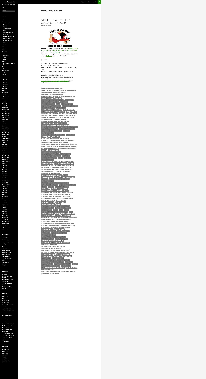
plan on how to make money (63, 208)
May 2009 (4, 192)
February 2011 (5, 151)
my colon (51, 186)
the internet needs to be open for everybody (52, 240)
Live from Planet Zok (7, 28)
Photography (5, 51)
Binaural (5, 24)
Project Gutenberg (6, 254)
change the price (71, 115)
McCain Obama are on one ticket (67, 184)
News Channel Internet (8, 32)
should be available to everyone (50, 227)
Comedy (5, 26)
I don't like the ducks (65, 154)
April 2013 (4, 105)
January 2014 (5, 92)
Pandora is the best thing (48, 204)
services (63, 223)
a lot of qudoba (65, 90)
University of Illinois (47, 256)
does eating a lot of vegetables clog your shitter (54, 123)
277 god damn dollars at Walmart (50, 88)
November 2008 (5, 200)
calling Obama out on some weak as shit (52, 109)
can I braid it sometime (69, 109)
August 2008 (5, 205)
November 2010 (5, 157)
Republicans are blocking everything (68, 217)
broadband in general (67, 104)
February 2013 (5, 109)
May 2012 (4, 123)
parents (58, 204)
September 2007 (5, 227)
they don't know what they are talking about (53, 246)
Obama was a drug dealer (48, 200)
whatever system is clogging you (62, 263)
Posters (4, 57)
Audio (42, 17)
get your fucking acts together (50, 142)
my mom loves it (46, 188)
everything (66, 130)
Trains (4, 59)
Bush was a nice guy (61, 107)
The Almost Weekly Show (7, 333)
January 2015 (5, 84)
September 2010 (5, 161)
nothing (56, 192)
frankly (3, 46)
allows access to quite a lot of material (52, 94)
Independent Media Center (8, 243)
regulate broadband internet (49, 217)
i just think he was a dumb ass (49, 157)
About (88, 1)
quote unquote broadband (68, 213)
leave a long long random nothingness (51, 175)
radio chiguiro (5, 331)
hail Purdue (74, 144)
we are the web (5, 262)
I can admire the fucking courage (50, 154)
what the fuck (45, 261)
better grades (63, 102)
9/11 (62, 88)
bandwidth (58, 98)
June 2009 (4, 190)
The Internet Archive (6, 258)
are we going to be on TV (68, 96)
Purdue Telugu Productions (8, 304)
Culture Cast (5, 320)
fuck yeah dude (64, 138)
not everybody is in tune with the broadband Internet (55, 190)
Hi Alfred (44, 148)
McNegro (44, 186)
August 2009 (5, 186)
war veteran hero (66, 256)
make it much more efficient (68, 177)
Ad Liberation (5, 296)
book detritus (6, 55)
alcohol (73, 90)
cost (43, 119)
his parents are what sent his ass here (51, 152)
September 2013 (5, 96)
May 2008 (4, 211)
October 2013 (5, 94)
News (3, 49)
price (71, 211)
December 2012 (5, 113)
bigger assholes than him (48, 104)
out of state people (61, 202)
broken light (4, 351)
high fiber (44, 150)
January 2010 (5, 177)
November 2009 (5, 180)
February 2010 (5, 175)
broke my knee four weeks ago (70, 105)
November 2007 (5, 223)
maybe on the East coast (48, 181)
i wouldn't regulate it (47, 163)
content (71, 117)
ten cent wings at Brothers (48, 234)
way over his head (46, 258)
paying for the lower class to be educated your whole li (55, 206)
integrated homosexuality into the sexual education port (56, 167)
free (49, 136)
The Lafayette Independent (8, 335)
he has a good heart (47, 146)
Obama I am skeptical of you (49, 198)
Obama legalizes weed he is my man (66, 198)
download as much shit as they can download (53, 127)
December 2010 (5, 155)
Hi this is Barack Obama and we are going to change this (62, 148)
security (69, 219)
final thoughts (71, 134)
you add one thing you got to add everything (53, 267)
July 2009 (4, 188)
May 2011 (4, 146)
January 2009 (5, 196)
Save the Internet (5, 256)
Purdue (57, 213)
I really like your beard (47, 159)
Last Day (4, 357)
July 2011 (4, 142)
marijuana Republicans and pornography (59, 179)
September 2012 (5, 117)
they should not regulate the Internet (51, 248)
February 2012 (5, 128)
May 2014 (4, 88)
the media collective (8, 2)
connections (64, 117)
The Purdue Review (6, 339)
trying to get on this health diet (65, 252)
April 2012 (4, 125)
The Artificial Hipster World (9, 36)
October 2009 (5, 182)
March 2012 (5, 126)
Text (3, 68)
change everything (71, 113)
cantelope (61, 111)
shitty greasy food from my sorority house (63, 225)
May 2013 (4, 103)
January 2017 (5, 82)
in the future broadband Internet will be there (53, 165)
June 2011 (4, 144)
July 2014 (4, 86)
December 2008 (5, 198)
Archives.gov (5, 237)
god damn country (46, 144)
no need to (64, 188)
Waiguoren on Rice (7, 38)
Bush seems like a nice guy (48, 107)
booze (57, 104)
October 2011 (5, 136)
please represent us (46, 209)
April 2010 (4, 171)
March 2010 (5, 173)
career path (74, 111)
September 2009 (5, 184)
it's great (51, 171)
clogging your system (53, 117)
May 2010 (4, 169)
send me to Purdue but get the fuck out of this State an (55, 221)
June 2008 (4, 209)
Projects (82, 1)
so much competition (47, 229)
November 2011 (5, 134)
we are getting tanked (58, 258)
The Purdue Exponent (7, 337)
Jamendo (4, 244)
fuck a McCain (55, 136)
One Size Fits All (5, 300)
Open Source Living (6, 252)
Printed (4, 61)
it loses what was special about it (64, 169)
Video (3, 72)
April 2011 (4, 148)
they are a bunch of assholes (49, 244)
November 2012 (5, 115)
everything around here (48, 132)
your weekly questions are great (50, 273)
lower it (57, 177)
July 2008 (4, 207)
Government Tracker (6, 241)
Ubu (3, 260)
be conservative (69, 100)
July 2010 (4, 165)
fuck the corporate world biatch (50, 138)
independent (70, 165)
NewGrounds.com (6, 250)
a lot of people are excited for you (50, 90)
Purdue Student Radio (7, 329)
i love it (60, 157)
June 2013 (4, 101)
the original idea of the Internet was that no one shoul (55, 242)
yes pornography (66, 265)
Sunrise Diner (5, 281)
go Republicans (63, 142)
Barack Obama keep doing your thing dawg (52, 100)
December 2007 (5, 221)
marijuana (44, 179)
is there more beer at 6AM (48, 169)
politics (55, 209)
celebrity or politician (47, 113)
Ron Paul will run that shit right (56, 219)
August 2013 (5, 98)
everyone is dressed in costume (66, 129)
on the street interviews (48, 202)
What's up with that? (49, 17)
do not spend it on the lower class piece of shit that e (55, 121)
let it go (65, 175)
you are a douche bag (71, 267)
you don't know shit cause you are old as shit (53, 271)
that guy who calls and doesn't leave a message (53, 236)
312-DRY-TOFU (6, 22)
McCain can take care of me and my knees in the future (55, 182)
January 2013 (5, 111)
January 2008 (5, 219)
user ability (57, 256)
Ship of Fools (5, 306)
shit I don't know (46, 225)
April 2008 (4, 213)
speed (58, 231)
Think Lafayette (5, 341)
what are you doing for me (48, 260)
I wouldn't (71, 161)
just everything (55, 173)
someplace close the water (48, 231)
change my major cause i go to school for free (53, 115)
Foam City (4, 274)
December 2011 (5, 132)
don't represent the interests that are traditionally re (55, 125)
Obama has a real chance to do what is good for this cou (56, 196)
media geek (4, 248)
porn (61, 209)
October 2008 (5, 202)
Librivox (4, 246)
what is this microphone (63, 260)
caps (68, 111)
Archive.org (56, 52)
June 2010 (4, 167)
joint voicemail (45, 173)
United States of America (63, 254)
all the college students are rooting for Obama (54, 92)
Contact (94, 1)
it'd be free (44, 171)
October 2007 (5, 225)
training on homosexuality (48, 252)
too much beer (65, 250)
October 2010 (5, 159)
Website (4, 74)
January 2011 (5, 153)
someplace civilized (59, 229)
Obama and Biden (46, 194)
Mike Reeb (4, 359)
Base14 (4, 298)
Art (3, 19)
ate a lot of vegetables (47, 98)
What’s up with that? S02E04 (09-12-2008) (55, 21)
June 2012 (4, 121)
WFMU (4, 264)
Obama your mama (61, 200)
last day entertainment (7, 325)
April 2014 (4, 90)
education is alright (72, 127)
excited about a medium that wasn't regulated (53, 134)
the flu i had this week (61, 238)
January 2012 (5, 130)
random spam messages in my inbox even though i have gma (56, 215)
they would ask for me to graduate (50, 250)
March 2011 (5, 150)
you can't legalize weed (48, 269)
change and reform (60, 113)
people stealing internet (48, 208)
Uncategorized (5, 70)
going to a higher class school (61, 144)
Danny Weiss (5, 353)
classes (44, 117)
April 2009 (4, 194)
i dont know (66, 156)
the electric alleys (6, 361)
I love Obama (67, 157)
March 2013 (5, 107)
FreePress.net (5, 239)
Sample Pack (5, 34)
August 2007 (5, 229)
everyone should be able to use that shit (52, 130)
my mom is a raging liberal (62, 186)
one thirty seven (5, 302)
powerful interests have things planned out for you (55, 211)
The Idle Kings (5, 362)
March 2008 (5, 215)
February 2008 (5, 217)
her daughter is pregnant (70, 146)
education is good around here (49, 129)
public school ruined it (47, 213)
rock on (44, 219)
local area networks (47, 177)
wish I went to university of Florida (50, 265)
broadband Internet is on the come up (51, 105)
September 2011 (5, 138)
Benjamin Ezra (5, 349)
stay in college (45, 233)
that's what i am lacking (48, 238)
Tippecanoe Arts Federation (8, 309)
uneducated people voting (48, 254)
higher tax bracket (53, 150)
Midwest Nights (5, 327)
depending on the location (53, 119)
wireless (75, 263)
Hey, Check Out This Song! (7, 323)
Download (55, 81)
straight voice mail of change (58, 233)
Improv (4, 47)
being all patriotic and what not (50, 102)
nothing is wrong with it (66, 192)
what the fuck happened (57, 261)
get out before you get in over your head (64, 140)
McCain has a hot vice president (49, 184)
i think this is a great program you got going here (54, 161)
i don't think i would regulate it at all (51, 156)
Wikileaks (4, 266)
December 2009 (5, 178)
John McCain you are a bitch (63, 171)
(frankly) (4, 318)
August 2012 (5, 119)
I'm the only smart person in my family (64, 163)
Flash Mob (4, 44)
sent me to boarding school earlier (50, 223)
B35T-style (49, 56)
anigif (4, 53)
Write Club (5, 42)
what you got (68, 261)
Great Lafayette (5, 321)
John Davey (4, 355)
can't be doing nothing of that (49, 111)
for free (44, 136)
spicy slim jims (65, 231)
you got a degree (71, 271)
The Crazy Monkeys (6, 308)
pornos (66, 209)
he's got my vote (58, 146)
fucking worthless (46, 140)
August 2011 (5, 140)
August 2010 (5, 163)
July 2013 (4, 99)
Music (4, 30)
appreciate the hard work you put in (51, 96)
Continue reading (46, 83)
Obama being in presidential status (60, 194)
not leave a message (47, 192)
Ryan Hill (66, 48)
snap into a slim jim (64, 227)
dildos (63, 119)
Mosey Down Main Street (7, 279)
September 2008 (5, 204)
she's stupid (70, 223)
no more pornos (56, 188)
